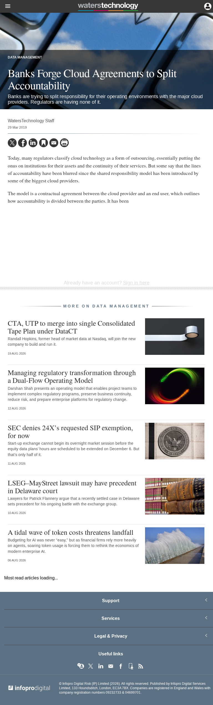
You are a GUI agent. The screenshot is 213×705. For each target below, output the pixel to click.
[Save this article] (43, 142)
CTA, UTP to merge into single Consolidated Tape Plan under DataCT (71, 327)
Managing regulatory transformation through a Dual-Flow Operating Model (72, 376)
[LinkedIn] (33, 142)
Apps (130, 666)
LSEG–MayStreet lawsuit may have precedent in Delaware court (72, 486)
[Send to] (53, 142)
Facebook (120, 666)
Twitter (90, 666)
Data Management (25, 57)
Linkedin (100, 666)
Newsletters (110, 666)
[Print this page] (64, 142)
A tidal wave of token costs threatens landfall (70, 532)
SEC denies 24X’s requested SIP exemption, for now (70, 431)
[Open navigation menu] (5, 6)
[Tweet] (12, 142)
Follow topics (80, 666)
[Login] (207, 6)
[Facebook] (22, 142)
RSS (140, 666)
